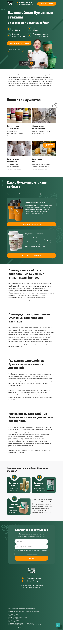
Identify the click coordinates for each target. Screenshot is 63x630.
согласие (37, 550)
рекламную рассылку (32, 554)
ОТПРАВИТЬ (31, 558)
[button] (46, 4)
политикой (29, 550)
